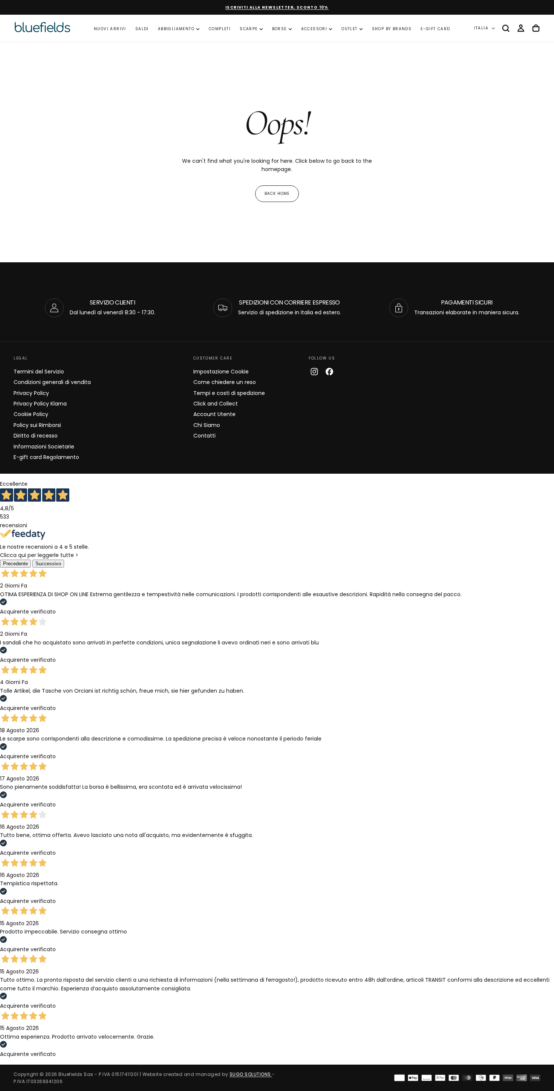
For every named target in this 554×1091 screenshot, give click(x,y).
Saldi (142, 29)
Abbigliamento (176, 29)
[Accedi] (520, 28)
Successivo (48, 563)
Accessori (314, 29)
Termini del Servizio (39, 371)
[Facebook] (329, 371)
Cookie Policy (31, 414)
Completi (220, 29)
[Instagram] (314, 371)
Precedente (15, 563)
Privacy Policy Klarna (40, 403)
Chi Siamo (206, 425)
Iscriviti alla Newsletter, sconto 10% (277, 7)
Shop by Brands (392, 29)
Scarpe (248, 29)
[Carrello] (535, 28)
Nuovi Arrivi (110, 29)
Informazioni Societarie (44, 446)
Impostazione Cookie (221, 371)
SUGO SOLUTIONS (251, 1074)
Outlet (349, 29)
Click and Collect (215, 403)
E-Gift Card (435, 29)
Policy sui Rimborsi (37, 425)
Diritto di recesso (36, 435)
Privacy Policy (31, 393)
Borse (279, 29)
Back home (277, 193)
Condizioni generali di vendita (52, 382)
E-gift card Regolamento (46, 457)
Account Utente (214, 414)
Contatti (204, 435)
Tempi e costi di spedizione (229, 393)
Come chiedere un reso (224, 382)
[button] (505, 28)
